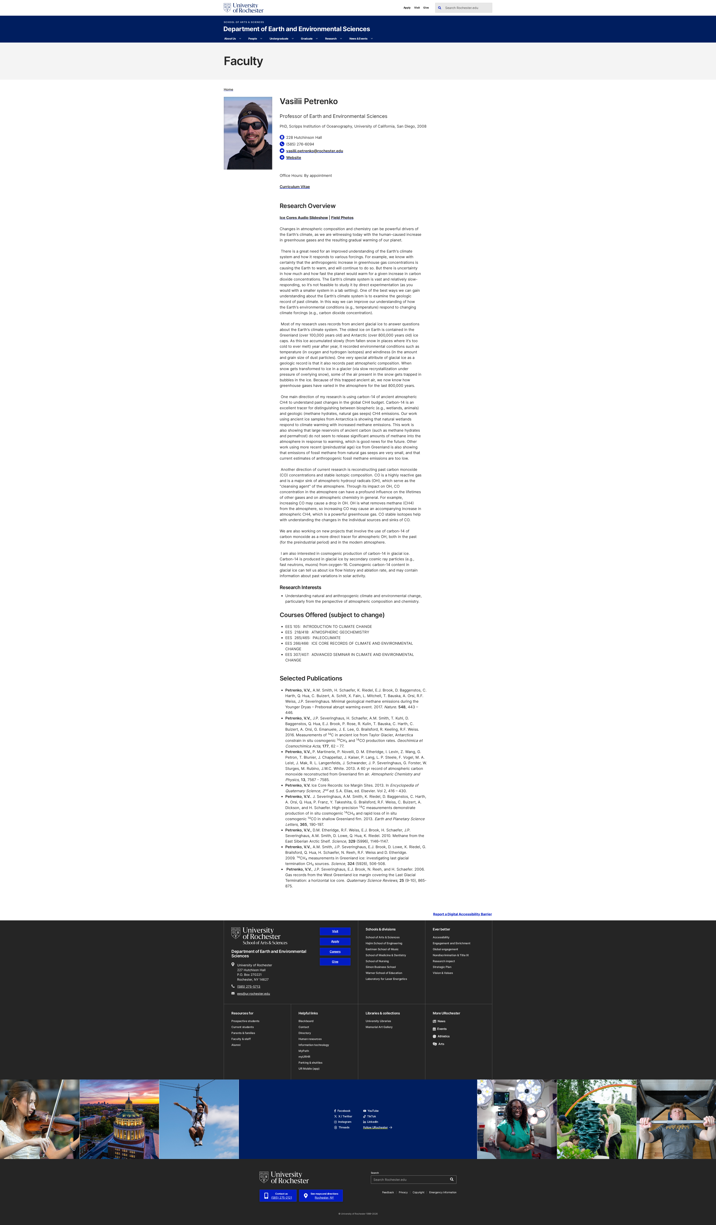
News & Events (358, 38)
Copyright (418, 1192)
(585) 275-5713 (248, 986)
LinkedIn (372, 1122)
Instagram (344, 1122)
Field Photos (342, 217)
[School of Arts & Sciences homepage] (259, 935)
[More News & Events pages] (372, 39)
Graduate (307, 38)
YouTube (373, 1111)
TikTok (371, 1116)
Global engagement (445, 949)
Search (375, 1173)
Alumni (235, 1045)
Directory (305, 1033)
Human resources (310, 1039)
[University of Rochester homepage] (243, 7)
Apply (407, 7)
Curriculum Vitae (295, 186)
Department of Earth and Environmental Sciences (296, 29)
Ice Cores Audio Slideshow (304, 217)
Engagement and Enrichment (451, 943)
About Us (230, 38)
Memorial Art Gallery (379, 1027)
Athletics (444, 1036)
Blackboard (306, 1021)
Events (442, 1029)
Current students (242, 1027)
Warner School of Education (384, 973)
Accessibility (441, 937)
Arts (441, 1044)
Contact (304, 1027)
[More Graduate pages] (317, 39)
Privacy (403, 1192)
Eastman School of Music (382, 949)
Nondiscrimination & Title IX (451, 955)
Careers (335, 951)
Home (228, 89)
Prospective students (245, 1021)
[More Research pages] (341, 39)
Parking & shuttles (310, 1063)
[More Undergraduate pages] (293, 39)
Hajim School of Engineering (384, 943)
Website (293, 157)
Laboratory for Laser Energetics (386, 979)
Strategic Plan (442, 967)
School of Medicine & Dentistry (386, 955)
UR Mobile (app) (309, 1069)
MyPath (304, 1051)
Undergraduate (279, 38)
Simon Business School (381, 967)
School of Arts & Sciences (244, 22)
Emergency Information (442, 1192)
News (441, 1021)
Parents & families (243, 1033)
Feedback (388, 1192)
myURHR (304, 1057)
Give (426, 7)
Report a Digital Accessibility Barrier (462, 914)
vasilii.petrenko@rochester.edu (314, 150)
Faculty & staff (241, 1039)
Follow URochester (375, 1127)
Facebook (343, 1111)
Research (331, 38)
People (252, 38)
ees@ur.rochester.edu (253, 993)
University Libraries (378, 1021)
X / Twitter (345, 1116)
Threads (344, 1127)
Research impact (444, 961)
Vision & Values (443, 973)
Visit (417, 7)
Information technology (314, 1045)
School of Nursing (377, 961)
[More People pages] (261, 39)
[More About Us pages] (240, 39)
